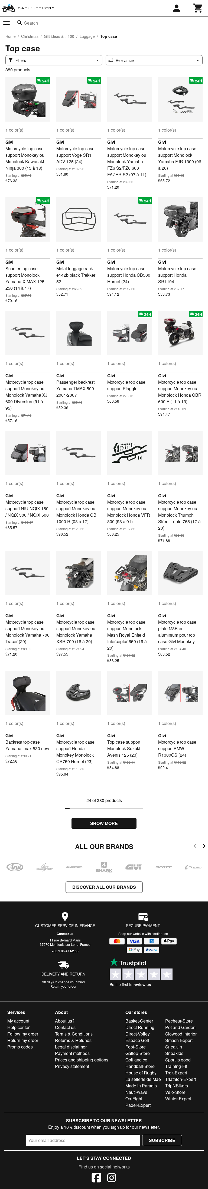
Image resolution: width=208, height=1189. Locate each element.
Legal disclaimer (71, 1047)
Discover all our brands (104, 887)
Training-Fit (176, 1066)
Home (10, 36)
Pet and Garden (180, 1027)
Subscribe (162, 1140)
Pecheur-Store (179, 1021)
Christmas (29, 36)
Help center (18, 1027)
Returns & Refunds (73, 1040)
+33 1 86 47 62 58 (65, 950)
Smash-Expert (179, 1040)
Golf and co (136, 1060)
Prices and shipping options (81, 1060)
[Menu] (6, 22)
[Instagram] (111, 1178)
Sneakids (174, 1053)
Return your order (63, 986)
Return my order (22, 1040)
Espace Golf (137, 1040)
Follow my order (22, 1034)
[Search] (20, 22)
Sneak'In (173, 1047)
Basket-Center (139, 1021)
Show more (104, 823)
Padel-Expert (138, 1105)
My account (18, 1021)
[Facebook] (96, 1178)
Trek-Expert (176, 1073)
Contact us (65, 933)
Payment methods (72, 1053)
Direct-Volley (137, 1034)
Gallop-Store (137, 1053)
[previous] (195, 846)
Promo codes (20, 1047)
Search (31, 23)
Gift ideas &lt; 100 (59, 36)
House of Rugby (141, 1073)
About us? (64, 1021)
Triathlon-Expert (180, 1079)
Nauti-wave (136, 1092)
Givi (9, 142)
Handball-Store (140, 1066)
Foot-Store (135, 1047)
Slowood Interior (181, 1034)
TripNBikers (176, 1086)
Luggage (87, 36)
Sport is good (178, 1060)
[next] (204, 846)
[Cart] (198, 8)
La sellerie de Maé (143, 1079)
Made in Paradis (141, 1086)
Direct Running (139, 1027)
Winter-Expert (178, 1099)
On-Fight (133, 1099)
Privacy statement (72, 1066)
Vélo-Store (175, 1092)
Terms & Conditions (74, 1034)
